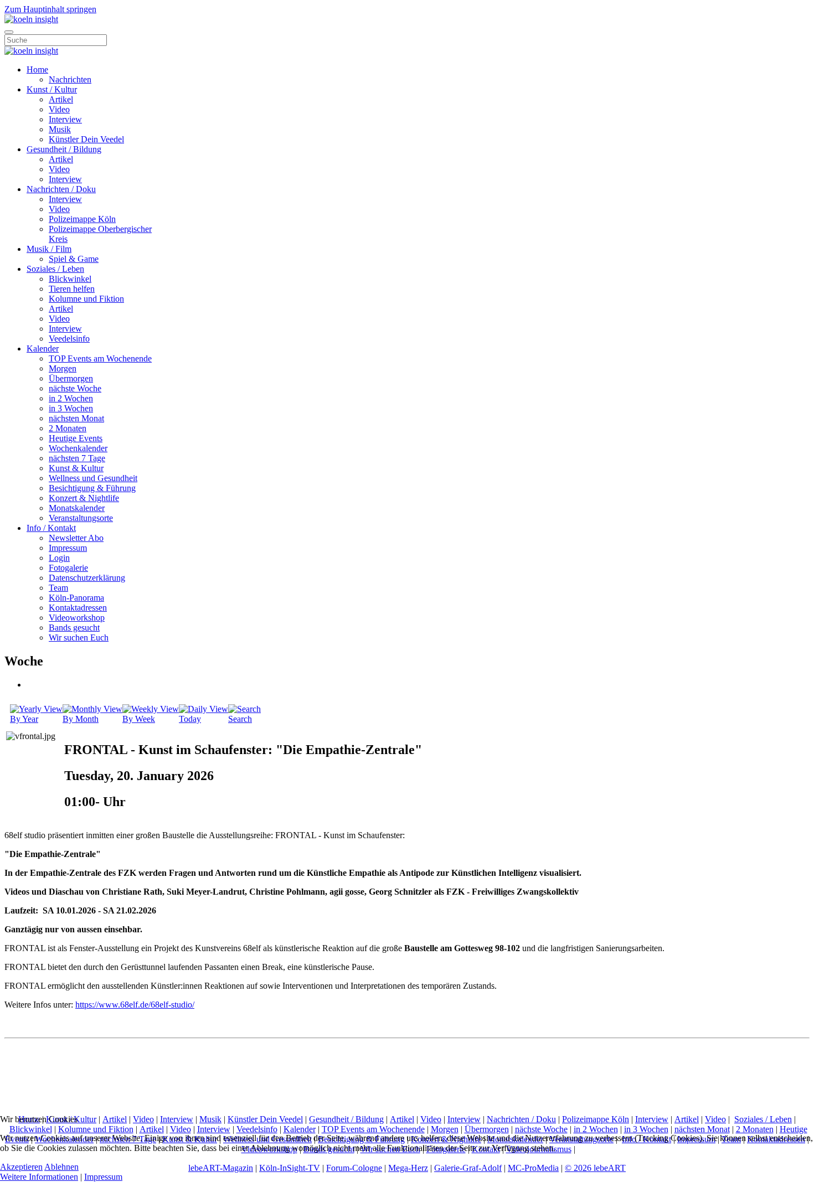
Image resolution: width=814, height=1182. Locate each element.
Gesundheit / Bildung (64, 149)
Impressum (68, 548)
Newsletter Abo (76, 538)
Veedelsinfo (69, 338)
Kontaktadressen (78, 607)
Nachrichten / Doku (61, 189)
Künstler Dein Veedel (86, 139)
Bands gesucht (74, 627)
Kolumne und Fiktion (86, 298)
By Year (24, 719)
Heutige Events (75, 438)
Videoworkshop (77, 617)
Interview (65, 119)
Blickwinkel (70, 278)
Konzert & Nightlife (84, 498)
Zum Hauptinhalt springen (50, 9)
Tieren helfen (72, 288)
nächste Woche (75, 388)
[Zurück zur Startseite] (31, 19)
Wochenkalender (78, 448)
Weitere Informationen (39, 1176)
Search (240, 719)
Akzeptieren (21, 1166)
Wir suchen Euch (79, 637)
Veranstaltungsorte (81, 518)
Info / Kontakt (51, 528)
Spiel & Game (74, 259)
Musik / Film (49, 249)
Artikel (61, 99)
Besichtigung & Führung (92, 488)
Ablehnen (61, 1166)
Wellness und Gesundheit (93, 478)
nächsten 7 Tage (77, 458)
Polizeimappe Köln (82, 219)
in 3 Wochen (71, 408)
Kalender (43, 348)
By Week (138, 719)
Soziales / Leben (55, 268)
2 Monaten (67, 428)
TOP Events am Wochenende (100, 358)
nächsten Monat (76, 418)
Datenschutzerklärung (87, 577)
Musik (60, 129)
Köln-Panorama (76, 597)
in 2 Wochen (71, 398)
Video (59, 109)
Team (58, 587)
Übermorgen (71, 378)
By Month (81, 719)
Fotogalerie (68, 567)
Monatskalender (77, 508)
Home (37, 69)
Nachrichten (70, 79)
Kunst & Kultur (76, 468)
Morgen (62, 368)
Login (59, 557)
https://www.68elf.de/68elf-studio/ (134, 1004)
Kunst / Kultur (52, 89)
